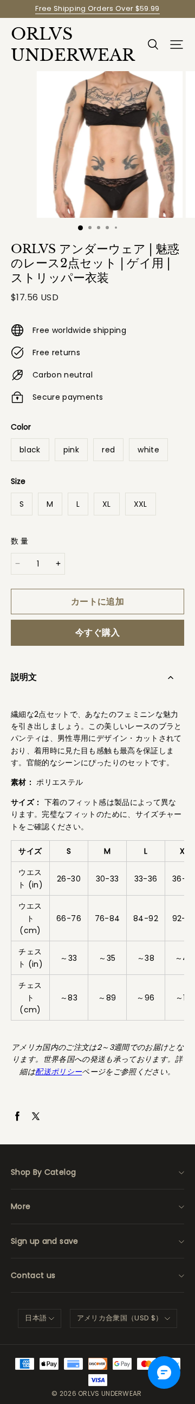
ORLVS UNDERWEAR (65, 44)
